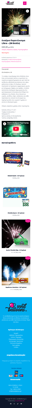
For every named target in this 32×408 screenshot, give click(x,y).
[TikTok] (17, 403)
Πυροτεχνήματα (6, 61)
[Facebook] (10, 403)
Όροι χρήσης (16, 345)
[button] (27, 11)
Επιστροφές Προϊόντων (16, 341)
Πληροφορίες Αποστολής (16, 339)
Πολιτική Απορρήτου (16, 343)
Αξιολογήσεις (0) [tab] (7, 72)
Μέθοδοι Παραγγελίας (16, 335)
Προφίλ (16, 333)
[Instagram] (14, 403)
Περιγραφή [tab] (5, 69)
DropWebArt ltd (19, 401)
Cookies (16, 347)
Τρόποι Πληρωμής (16, 337)
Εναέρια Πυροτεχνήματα (14, 59)
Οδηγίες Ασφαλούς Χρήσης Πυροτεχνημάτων (15, 49)
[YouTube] (21, 403)
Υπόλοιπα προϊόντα (16, 61)
